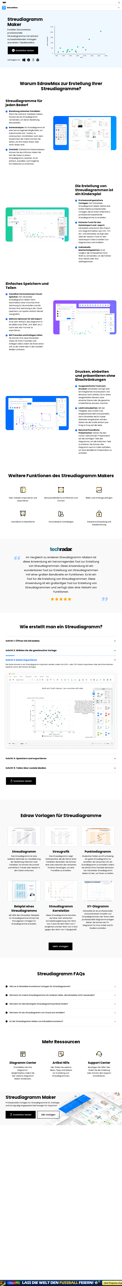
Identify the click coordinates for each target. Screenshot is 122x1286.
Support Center (99, 1063)
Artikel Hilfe (61, 1063)
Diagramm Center (23, 1063)
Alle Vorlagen (48, 1114)
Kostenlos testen (25, 50)
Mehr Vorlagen (60, 946)
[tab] (61, 641)
